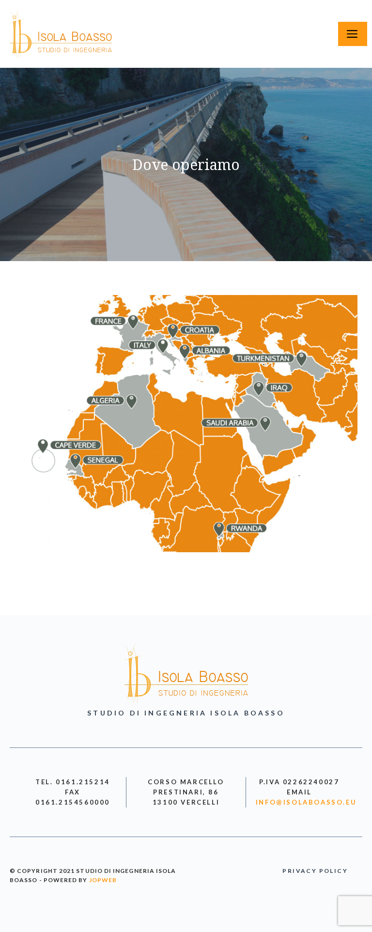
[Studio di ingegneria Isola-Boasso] (61, 34)
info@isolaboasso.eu (306, 802)
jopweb (103, 880)
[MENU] (352, 34)
